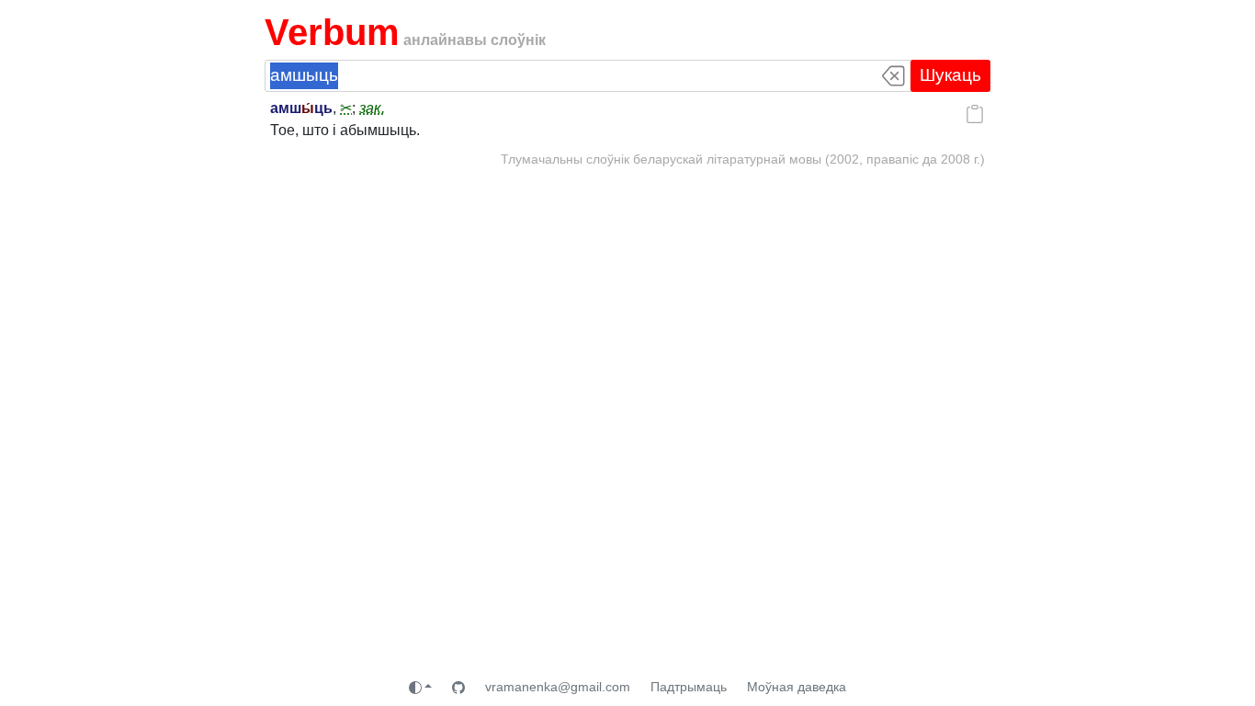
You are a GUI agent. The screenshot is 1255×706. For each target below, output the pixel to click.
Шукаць (950, 75)
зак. (372, 108)
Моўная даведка (796, 686)
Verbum (332, 32)
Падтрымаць (688, 686)
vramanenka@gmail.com (557, 686)
